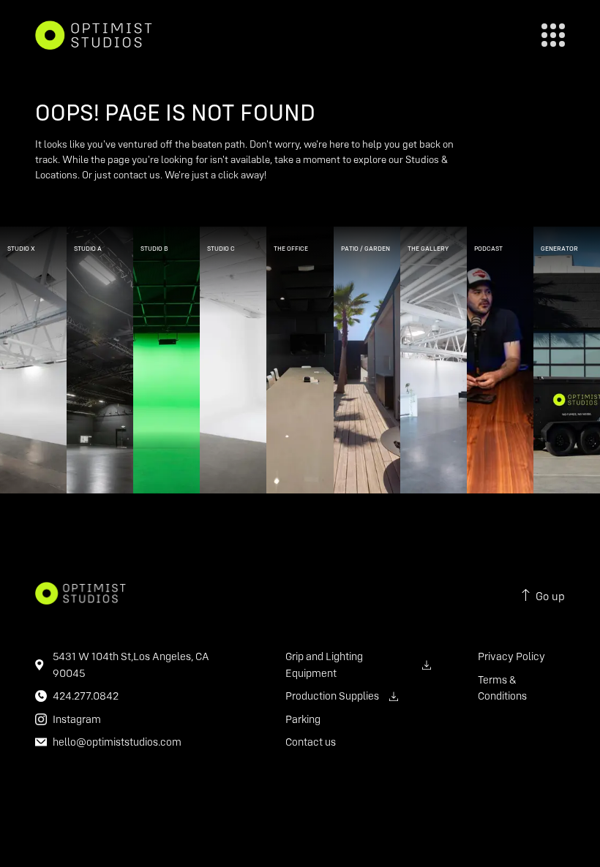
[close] (553, 35)
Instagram (77, 719)
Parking (302, 719)
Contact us (310, 742)
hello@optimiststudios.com (117, 742)
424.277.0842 (86, 696)
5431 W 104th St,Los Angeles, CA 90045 (131, 664)
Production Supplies (332, 696)
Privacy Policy (511, 656)
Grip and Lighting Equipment (324, 664)
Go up (550, 595)
